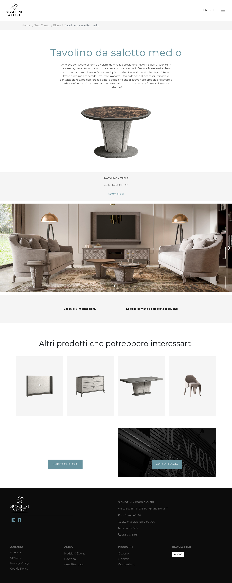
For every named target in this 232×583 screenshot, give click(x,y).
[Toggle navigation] (222, 10)
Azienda (16, 547)
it (214, 10)
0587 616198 (129, 534)
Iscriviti (178, 554)
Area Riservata (74, 564)
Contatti (15, 557)
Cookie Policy (19, 568)
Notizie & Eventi (74, 553)
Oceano (123, 553)
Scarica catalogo (65, 464)
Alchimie (124, 559)
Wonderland (126, 564)
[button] (3, 248)
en (205, 10)
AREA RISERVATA (167, 464)
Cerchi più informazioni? (80, 308)
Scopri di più (116, 193)
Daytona (70, 559)
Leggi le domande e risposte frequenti (152, 308)
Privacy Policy (19, 563)
